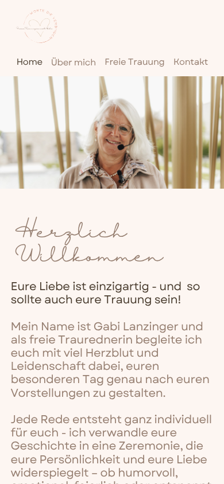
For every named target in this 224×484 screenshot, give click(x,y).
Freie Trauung (134, 62)
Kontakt (190, 62)
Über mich (73, 63)
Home (30, 62)
